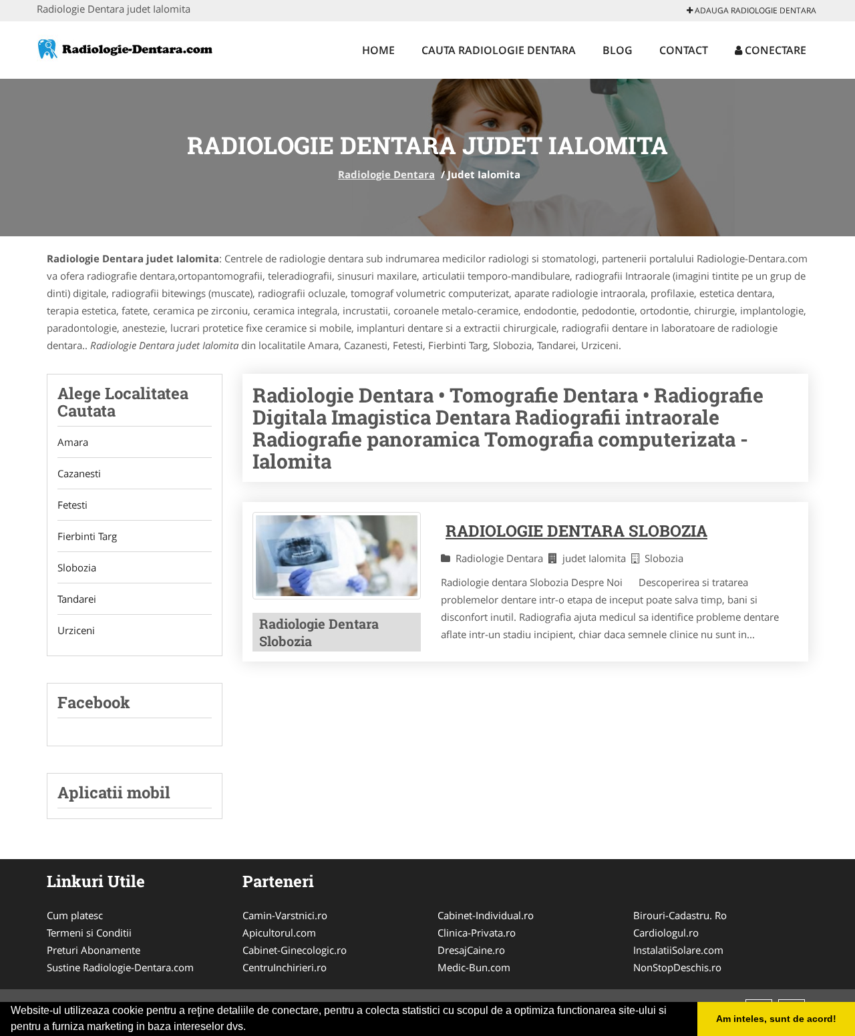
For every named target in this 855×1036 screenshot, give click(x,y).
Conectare (774, 50)
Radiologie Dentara (386, 174)
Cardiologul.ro (666, 932)
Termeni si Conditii (89, 932)
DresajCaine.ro (471, 950)
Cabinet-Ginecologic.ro (294, 950)
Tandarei (76, 598)
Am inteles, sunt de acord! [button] (776, 1018)
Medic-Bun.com (474, 967)
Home (378, 50)
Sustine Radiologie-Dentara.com (120, 967)
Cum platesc (75, 915)
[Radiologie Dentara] (124, 48)
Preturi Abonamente (93, 950)
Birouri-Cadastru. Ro (680, 915)
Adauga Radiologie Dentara (754, 10)
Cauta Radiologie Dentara (498, 50)
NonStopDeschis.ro (677, 967)
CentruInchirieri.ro (284, 967)
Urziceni (76, 630)
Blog (618, 50)
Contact (683, 50)
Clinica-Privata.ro (477, 932)
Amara (72, 442)
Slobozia (76, 567)
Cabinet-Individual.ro (486, 915)
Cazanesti (79, 473)
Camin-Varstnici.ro (284, 915)
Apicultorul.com (279, 932)
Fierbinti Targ (87, 536)
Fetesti (72, 504)
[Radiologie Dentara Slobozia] (336, 555)
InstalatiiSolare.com (678, 950)
